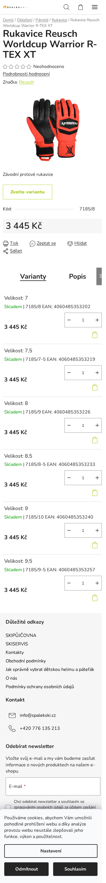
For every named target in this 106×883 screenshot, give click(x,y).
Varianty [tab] (33, 276)
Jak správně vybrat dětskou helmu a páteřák (50, 669)
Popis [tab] (77, 276)
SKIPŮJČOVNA (21, 635)
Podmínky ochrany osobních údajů (40, 687)
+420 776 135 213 (40, 728)
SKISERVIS (17, 644)
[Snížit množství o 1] (69, 320)
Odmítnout (26, 869)
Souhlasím (75, 869)
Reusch (26, 82)
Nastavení (50, 851)
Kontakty (15, 652)
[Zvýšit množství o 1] (97, 320)
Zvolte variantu (27, 192)
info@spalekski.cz (38, 715)
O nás (11, 678)
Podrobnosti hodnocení (26, 74)
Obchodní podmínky (26, 661)
